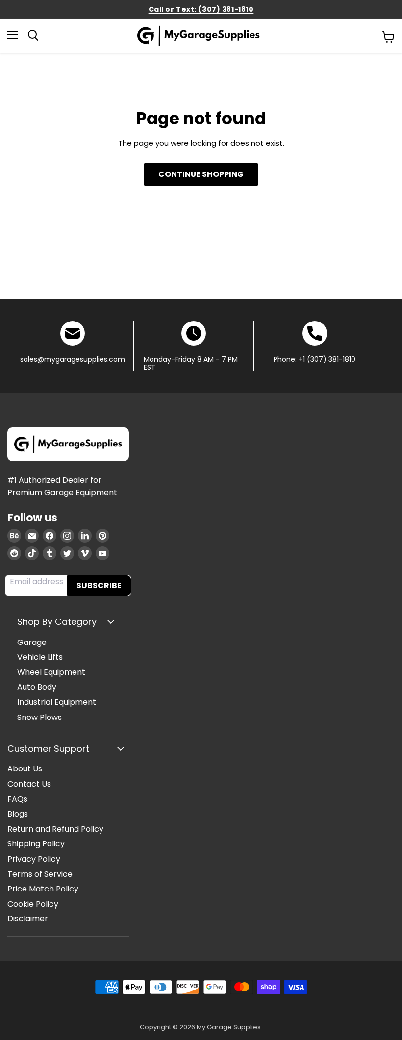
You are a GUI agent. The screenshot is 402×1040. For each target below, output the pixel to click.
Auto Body (36, 687)
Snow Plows (39, 717)
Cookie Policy (32, 904)
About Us (24, 768)
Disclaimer (27, 918)
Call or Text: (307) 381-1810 (201, 9)
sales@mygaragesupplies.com (72, 359)
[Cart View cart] (388, 37)
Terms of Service (40, 874)
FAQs (17, 799)
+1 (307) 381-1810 (327, 359)
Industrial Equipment (56, 702)
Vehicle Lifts (40, 657)
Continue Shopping (201, 174)
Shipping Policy (36, 843)
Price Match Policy (42, 888)
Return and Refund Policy (55, 829)
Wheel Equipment (51, 672)
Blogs (17, 813)
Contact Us (29, 784)
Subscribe (99, 585)
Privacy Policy (33, 859)
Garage (32, 642)
